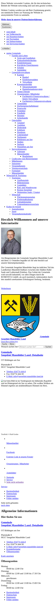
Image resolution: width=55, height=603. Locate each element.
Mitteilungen (17, 161)
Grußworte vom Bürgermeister (25, 159)
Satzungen (16, 163)
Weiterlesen (6, 288)
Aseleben (21, 125)
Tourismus (16, 178)
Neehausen (21, 137)
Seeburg (20, 144)
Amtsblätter (22, 103)
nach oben (5, 505)
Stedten (20, 142)
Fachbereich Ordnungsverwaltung (36, 101)
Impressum (11, 496)
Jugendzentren (18, 209)
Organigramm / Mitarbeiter (28, 94)
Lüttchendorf (22, 135)
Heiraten (20, 115)
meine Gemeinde (13, 53)
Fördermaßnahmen (25, 199)
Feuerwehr (21, 108)
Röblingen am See (25, 139)
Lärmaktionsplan (24, 202)
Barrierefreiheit (12, 491)
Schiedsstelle (22, 118)
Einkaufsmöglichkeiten (26, 60)
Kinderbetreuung (24, 63)
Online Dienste (23, 91)
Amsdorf (21, 123)
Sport (14, 211)
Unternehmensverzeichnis (28, 204)
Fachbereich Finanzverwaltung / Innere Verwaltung (36, 97)
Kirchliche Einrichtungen (27, 65)
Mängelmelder (23, 154)
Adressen (21, 151)
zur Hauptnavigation (15, 36)
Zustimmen (6, 27)
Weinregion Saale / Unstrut (28, 192)
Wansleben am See (25, 147)
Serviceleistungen (19, 149)
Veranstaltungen (18, 166)
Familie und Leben (20, 55)
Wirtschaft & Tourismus (16, 175)
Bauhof (25, 77)
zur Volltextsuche (13, 34)
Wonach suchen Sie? (10, 347)
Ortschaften (16, 120)
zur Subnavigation (14, 41)
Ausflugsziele (23, 180)
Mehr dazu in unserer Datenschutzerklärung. (21, 19)
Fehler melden (12, 498)
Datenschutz (11, 493)
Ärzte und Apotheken (26, 58)
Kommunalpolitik (24, 84)
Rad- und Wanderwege (27, 187)
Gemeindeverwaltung (21, 72)
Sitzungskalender (29, 87)
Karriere (20, 75)
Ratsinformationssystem (32, 89)
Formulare (16, 171)
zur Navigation (12, 39)
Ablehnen (5, 24)
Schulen (20, 67)
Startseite (10, 477)
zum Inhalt (10, 32)
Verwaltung (27, 82)
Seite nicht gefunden (15, 482)
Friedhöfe (21, 113)
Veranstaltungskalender (21, 214)
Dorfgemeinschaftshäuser (27, 106)
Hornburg (21, 132)
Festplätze (21, 111)
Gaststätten (21, 185)
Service (9, 480)
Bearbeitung (27, 156)
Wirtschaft (16, 195)
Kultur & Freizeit (13, 207)
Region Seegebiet (24, 190)
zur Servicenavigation (15, 44)
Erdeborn (21, 130)
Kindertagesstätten (30, 79)
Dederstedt (21, 127)
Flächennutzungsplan (26, 197)
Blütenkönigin (23, 183)
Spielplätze (21, 70)
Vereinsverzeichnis (20, 168)
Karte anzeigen (7, 556)
